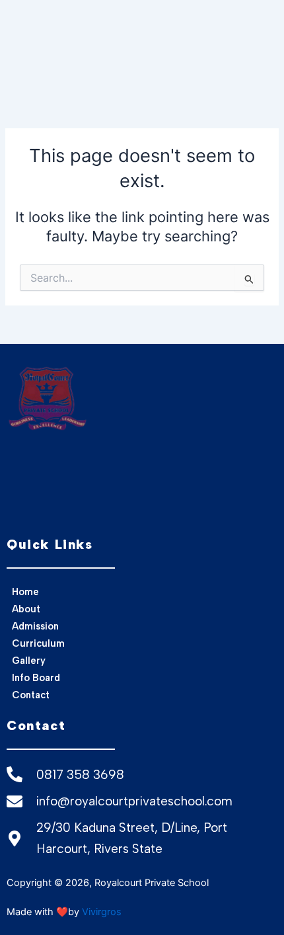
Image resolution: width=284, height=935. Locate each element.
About (26, 609)
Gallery (29, 661)
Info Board (36, 678)
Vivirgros (102, 912)
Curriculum (38, 643)
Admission (35, 626)
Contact (31, 695)
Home (25, 592)
